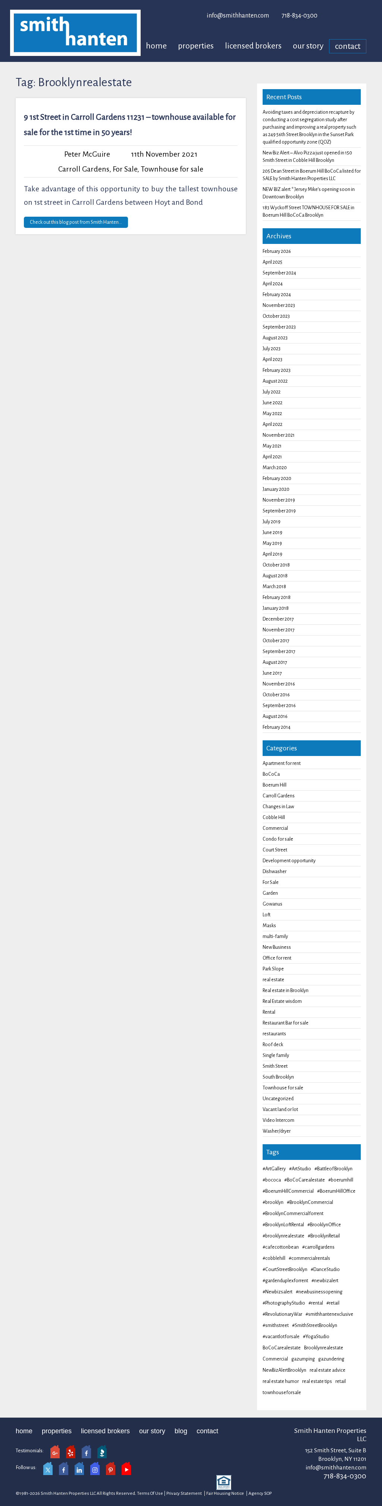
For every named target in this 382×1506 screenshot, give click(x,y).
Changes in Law (278, 806)
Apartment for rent (282, 763)
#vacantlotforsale (281, 1336)
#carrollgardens (318, 1247)
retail (340, 1381)
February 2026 (277, 251)
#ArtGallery (274, 1168)
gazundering (331, 1359)
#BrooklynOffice (324, 1224)
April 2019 (272, 554)
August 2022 (275, 381)
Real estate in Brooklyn (286, 990)
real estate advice (327, 1370)
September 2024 (279, 273)
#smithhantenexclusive (329, 1314)
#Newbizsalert (277, 1292)
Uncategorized (278, 1098)
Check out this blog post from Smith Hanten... (76, 222)
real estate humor (281, 1381)
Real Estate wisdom (282, 1001)
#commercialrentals (309, 1258)
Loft (266, 914)
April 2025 (272, 262)
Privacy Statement (184, 1493)
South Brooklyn (278, 1077)
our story (308, 45)
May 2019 (272, 543)
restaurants (274, 1033)
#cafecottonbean (281, 1247)
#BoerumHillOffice (336, 1191)
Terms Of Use (150, 1493)
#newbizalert (324, 1280)
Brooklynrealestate (323, 1347)
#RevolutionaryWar (282, 1314)
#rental (316, 1303)
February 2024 (277, 294)
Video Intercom (278, 1120)
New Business (277, 947)
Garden (270, 893)
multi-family (275, 936)
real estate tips (317, 1381)
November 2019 (279, 500)
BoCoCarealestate (282, 1347)
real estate (273, 979)
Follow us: (26, 1467)
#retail (332, 1303)
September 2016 (279, 705)
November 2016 (279, 684)
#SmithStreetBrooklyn (314, 1325)
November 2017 (279, 630)
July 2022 (272, 392)
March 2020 (275, 467)
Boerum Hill (274, 785)
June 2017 (272, 673)
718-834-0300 (299, 15)
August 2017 (275, 662)
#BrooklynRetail (324, 1236)
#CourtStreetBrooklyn (285, 1269)
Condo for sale (278, 839)
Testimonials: (30, 1450)
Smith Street (275, 1066)
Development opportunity (289, 860)
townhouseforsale (282, 1392)
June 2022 (272, 402)
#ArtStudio (300, 1168)
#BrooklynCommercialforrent (293, 1213)
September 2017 (279, 651)
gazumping (303, 1359)
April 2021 (272, 456)
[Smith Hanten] (75, 33)
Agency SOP (260, 1493)
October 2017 (276, 640)
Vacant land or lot (280, 1109)
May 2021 (272, 446)
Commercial (275, 828)
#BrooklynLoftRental (283, 1224)
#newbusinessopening (319, 1292)
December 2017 (278, 619)
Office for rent (277, 958)
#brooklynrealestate (283, 1236)
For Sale (125, 169)
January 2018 (276, 608)
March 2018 (274, 586)
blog (181, 1431)
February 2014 (277, 727)
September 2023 (279, 327)
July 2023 (272, 348)
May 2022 (272, 413)
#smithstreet (276, 1325)
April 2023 (272, 359)
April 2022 (272, 424)
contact (347, 46)
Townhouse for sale (172, 169)
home (156, 45)
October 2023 (276, 316)
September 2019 (279, 511)
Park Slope (273, 969)
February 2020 (277, 478)
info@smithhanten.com (238, 15)
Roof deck (273, 1044)
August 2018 (275, 575)
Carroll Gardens (83, 169)
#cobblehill (274, 1258)
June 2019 (272, 532)
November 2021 (279, 435)
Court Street (275, 850)
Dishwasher (274, 871)
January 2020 (276, 489)
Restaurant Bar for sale (286, 1023)
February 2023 (277, 370)
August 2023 (275, 338)
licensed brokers (253, 45)
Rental (269, 1012)
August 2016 (275, 716)
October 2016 (276, 694)
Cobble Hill (274, 817)
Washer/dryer (277, 1131)
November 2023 (279, 305)
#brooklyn (273, 1202)
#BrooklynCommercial (310, 1202)
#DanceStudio (325, 1269)
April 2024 (273, 283)
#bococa (272, 1180)
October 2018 (276, 565)
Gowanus (272, 904)
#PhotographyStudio (284, 1303)
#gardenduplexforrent (285, 1280)
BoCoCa (271, 774)
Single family (276, 1055)
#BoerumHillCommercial (288, 1191)
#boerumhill (340, 1180)
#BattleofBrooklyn (333, 1168)
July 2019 (272, 521)
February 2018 (277, 597)
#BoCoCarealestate (304, 1180)
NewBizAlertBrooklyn (284, 1370)
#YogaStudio (316, 1336)
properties (196, 45)
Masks (269, 925)
